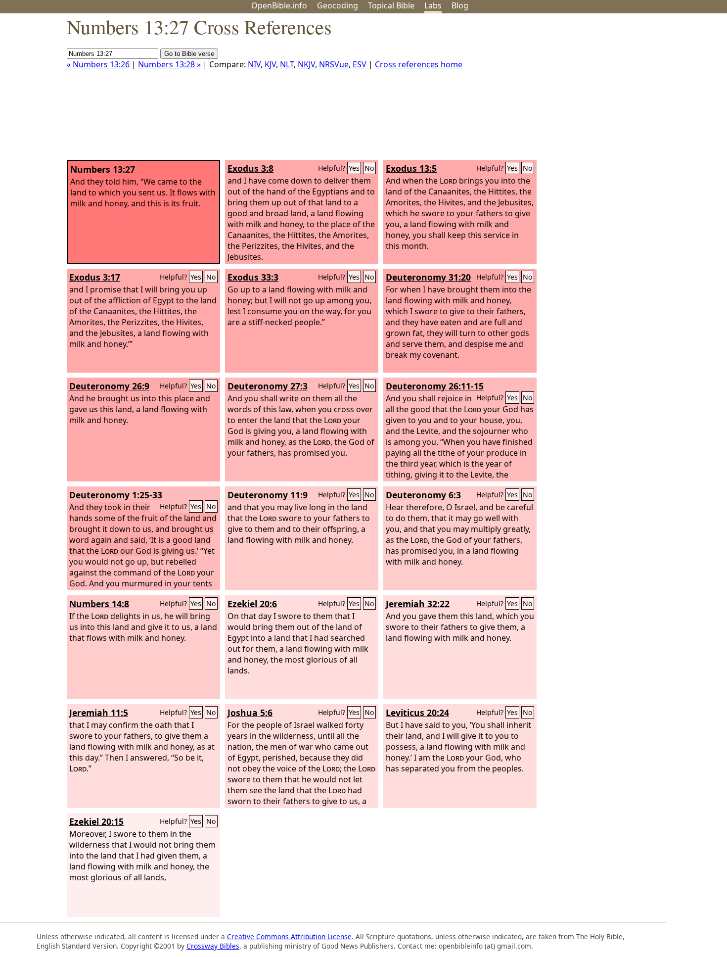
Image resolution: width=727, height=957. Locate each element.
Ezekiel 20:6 (252, 604)
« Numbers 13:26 (98, 64)
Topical (391, 5)
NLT (287, 64)
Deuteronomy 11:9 (267, 495)
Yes (354, 168)
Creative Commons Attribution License (289, 936)
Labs (433, 5)
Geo (337, 5)
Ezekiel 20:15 (96, 821)
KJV (270, 64)
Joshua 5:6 (250, 712)
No (369, 168)
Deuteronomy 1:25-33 (115, 495)
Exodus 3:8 (250, 168)
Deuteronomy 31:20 (428, 277)
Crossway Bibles (212, 946)
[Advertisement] (627, 90)
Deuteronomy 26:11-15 (435, 386)
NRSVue (334, 64)
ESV (359, 64)
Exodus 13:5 (411, 168)
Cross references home (418, 64)
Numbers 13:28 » (169, 64)
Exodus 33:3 (252, 277)
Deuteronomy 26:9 (109, 386)
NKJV (306, 64)
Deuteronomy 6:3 (423, 495)
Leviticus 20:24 (417, 712)
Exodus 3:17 (94, 277)
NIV (254, 64)
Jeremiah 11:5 (98, 712)
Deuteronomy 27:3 (267, 386)
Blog (460, 5)
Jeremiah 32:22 (418, 604)
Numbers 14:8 (99, 604)
